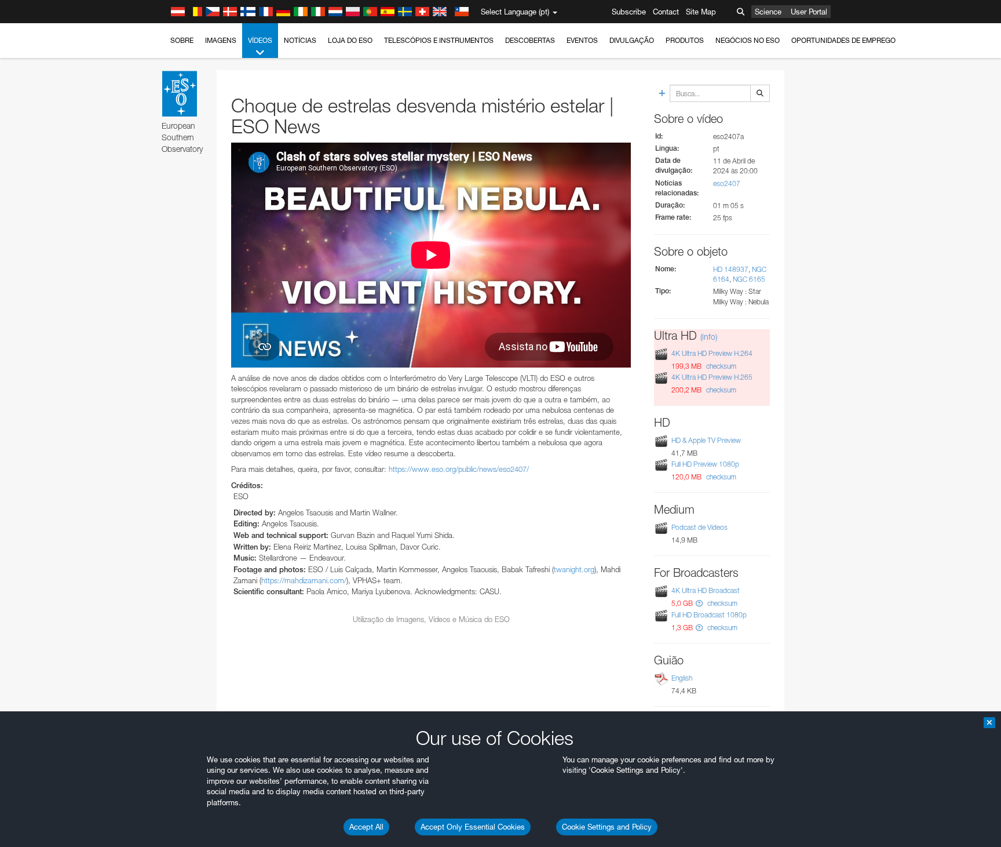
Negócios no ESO (747, 40)
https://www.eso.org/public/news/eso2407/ (459, 469)
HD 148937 (730, 269)
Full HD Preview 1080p (705, 464)
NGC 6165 (749, 279)
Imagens (220, 40)
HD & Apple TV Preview (706, 440)
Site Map (701, 11)
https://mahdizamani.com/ (303, 580)
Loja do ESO (350, 40)
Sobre (181, 40)
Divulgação (631, 40)
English (681, 678)
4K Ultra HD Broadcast (705, 590)
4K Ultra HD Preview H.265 (711, 377)
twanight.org (574, 569)
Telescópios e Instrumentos (439, 40)
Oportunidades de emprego (843, 40)
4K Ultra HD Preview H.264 (711, 353)
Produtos (685, 40)
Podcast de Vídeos (699, 527)
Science (768, 11)
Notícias (300, 40)
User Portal (809, 11)
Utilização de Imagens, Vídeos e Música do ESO (431, 619)
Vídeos (260, 40)
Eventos (582, 40)
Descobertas (530, 40)
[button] (699, 603)
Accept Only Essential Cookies (473, 826)
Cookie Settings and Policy (607, 826)
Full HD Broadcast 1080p (709, 614)
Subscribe (629, 11)
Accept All (366, 826)
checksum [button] (720, 366)
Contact (666, 11)
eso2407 (726, 183)
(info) (708, 336)
